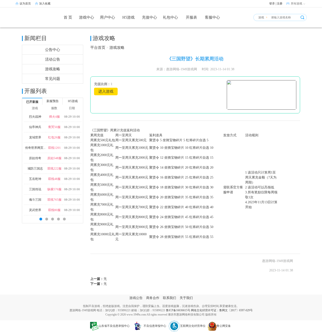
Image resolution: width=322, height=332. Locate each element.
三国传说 (35, 189)
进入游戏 (105, 91)
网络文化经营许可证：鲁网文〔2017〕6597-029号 (222, 310)
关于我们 (186, 298)
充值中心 (149, 17)
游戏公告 (136, 298)
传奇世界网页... (35, 147)
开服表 (191, 17)
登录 (272, 3)
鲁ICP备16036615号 (178, 310)
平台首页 (97, 48)
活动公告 (52, 59)
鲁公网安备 (224, 326)
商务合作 (152, 298)
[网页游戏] (32, 19)
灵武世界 (35, 210)
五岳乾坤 (35, 179)
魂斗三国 (35, 199)
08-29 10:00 (72, 116)
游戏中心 (86, 17)
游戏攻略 (52, 69)
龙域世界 (35, 137)
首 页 (68, 17)
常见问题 (52, 79)
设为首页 (25, 3)
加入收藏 (44, 3)
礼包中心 (170, 17)
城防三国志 (35, 168)
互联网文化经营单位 (193, 326)
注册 (279, 3)
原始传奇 (35, 158)
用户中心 (107, 17)
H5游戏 (128, 17)
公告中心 (52, 50)
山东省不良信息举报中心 (114, 326)
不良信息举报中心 (155, 326)
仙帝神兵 (35, 127)
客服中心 (212, 17)
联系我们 (169, 298)
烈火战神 (35, 116)
